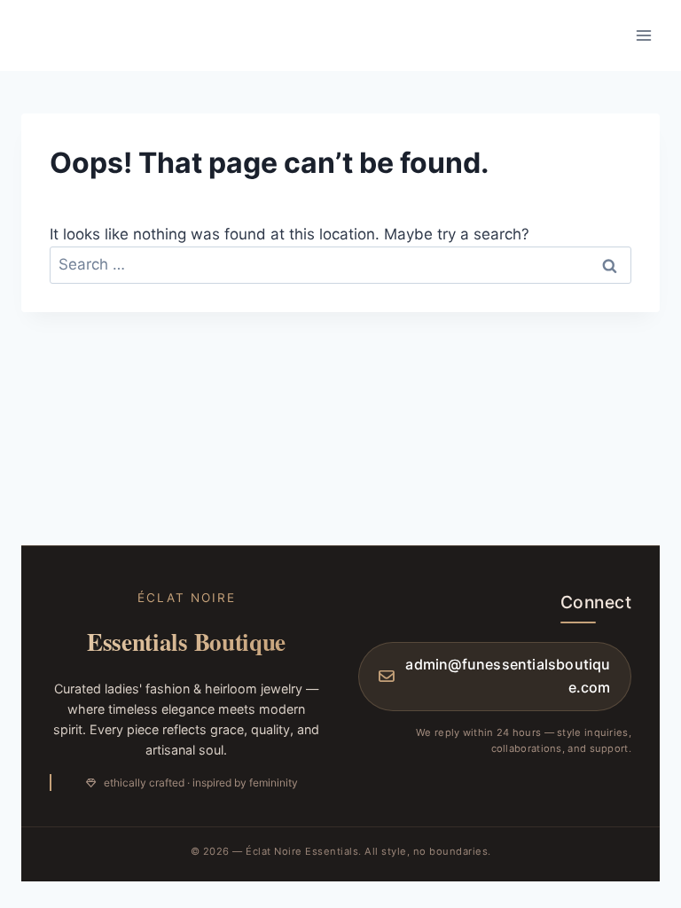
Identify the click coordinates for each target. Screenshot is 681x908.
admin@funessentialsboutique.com (507, 675)
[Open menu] (643, 35)
